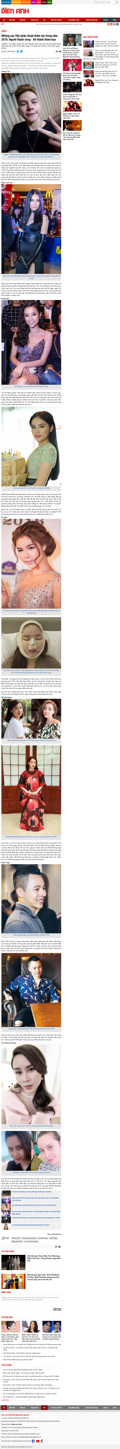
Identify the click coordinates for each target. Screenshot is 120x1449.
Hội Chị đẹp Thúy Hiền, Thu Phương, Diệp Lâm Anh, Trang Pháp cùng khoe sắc (44, 1258)
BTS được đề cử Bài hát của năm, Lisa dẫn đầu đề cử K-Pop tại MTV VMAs (31, 1376)
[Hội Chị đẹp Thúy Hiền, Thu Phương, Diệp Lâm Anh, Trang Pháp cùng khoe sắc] (13, 1262)
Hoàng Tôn (16, 1238)
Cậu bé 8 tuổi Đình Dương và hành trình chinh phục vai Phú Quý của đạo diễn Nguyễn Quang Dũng (71, 52)
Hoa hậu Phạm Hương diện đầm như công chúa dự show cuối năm (34, 1205)
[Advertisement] (76, 10)
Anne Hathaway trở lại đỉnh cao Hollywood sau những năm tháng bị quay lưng (32, 1344)
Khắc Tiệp (53, 1238)
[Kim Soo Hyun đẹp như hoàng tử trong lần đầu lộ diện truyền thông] (51, 1327)
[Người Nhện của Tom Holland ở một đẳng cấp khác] (72, 106)
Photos (105, 20)
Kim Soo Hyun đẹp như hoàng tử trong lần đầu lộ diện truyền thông (51, 1337)
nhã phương (42, 1238)
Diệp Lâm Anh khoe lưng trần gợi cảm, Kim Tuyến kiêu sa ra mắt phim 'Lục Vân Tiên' (31, 63)
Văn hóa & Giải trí (56, 20)
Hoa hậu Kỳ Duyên (29, 1238)
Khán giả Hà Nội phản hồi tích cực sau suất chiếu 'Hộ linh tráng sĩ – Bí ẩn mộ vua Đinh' (106, 74)
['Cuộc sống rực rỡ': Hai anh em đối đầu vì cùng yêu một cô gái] (72, 87)
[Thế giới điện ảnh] (15, 11)
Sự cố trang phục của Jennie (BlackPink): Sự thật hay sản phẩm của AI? (30, 1394)
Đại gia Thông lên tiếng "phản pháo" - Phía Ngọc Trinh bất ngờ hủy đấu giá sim (29, 66)
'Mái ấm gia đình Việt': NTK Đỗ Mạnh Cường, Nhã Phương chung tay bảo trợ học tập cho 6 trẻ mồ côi (43, 1277)
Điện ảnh (22, 20)
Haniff (34, 2)
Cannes (44, 2)
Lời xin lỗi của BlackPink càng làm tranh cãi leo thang (23, 1370)
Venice (49, 2)
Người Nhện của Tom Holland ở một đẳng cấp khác (71, 116)
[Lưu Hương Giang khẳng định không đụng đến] (6, 1227)
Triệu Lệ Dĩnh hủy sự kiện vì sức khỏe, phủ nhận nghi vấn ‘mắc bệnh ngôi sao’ (47, 24)
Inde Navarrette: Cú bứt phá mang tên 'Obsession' (22, 1353)
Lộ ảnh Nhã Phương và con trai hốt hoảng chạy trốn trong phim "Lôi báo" (36, 1218)
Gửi (57, 1309)
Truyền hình (34, 20)
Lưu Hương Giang (31, 1241)
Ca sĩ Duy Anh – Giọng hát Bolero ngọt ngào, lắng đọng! (24, 1397)
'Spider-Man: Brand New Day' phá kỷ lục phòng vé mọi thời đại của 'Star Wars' (106, 65)
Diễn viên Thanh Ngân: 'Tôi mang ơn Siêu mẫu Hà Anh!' (24, 1373)
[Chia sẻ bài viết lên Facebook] (18, 51)
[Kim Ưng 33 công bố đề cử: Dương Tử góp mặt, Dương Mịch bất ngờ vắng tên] (72, 125)
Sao (44, 20)
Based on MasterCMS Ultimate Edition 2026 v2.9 (16, 1447)
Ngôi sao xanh (6, 2)
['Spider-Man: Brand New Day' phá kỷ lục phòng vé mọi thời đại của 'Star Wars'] (88, 65)
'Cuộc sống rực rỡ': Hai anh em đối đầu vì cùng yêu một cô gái (72, 97)
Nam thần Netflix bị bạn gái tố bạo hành (18, 1360)
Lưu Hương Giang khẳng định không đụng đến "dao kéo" (31, 1225)
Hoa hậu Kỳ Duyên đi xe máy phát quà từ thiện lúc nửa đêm (23, 61)
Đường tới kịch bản (92, 20)
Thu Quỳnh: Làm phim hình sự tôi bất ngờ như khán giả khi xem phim (29, 1356)
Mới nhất (12, 20)
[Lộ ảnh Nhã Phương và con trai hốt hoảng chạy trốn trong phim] (6, 1219)
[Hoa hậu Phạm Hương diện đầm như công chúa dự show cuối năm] (6, 1207)
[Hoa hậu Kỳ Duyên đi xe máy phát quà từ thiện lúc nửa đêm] (6, 1193)
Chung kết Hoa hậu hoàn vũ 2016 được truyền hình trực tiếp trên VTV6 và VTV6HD (31, 58)
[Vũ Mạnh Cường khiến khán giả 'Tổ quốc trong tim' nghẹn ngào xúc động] (72, 65)
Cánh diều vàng (16, 2)
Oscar (39, 2)
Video (114, 20)
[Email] (59, 51)
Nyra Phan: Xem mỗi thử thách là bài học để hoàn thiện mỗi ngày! (27, 1385)
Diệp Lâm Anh (17, 1241)
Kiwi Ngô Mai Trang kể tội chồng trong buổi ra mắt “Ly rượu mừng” (25, 68)
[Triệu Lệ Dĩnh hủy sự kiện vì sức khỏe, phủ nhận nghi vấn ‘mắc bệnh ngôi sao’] (10, 1327)
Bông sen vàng (26, 2)
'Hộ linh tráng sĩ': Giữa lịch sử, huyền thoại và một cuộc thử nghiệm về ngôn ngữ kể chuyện (107, 44)
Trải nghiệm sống (73, 20)
